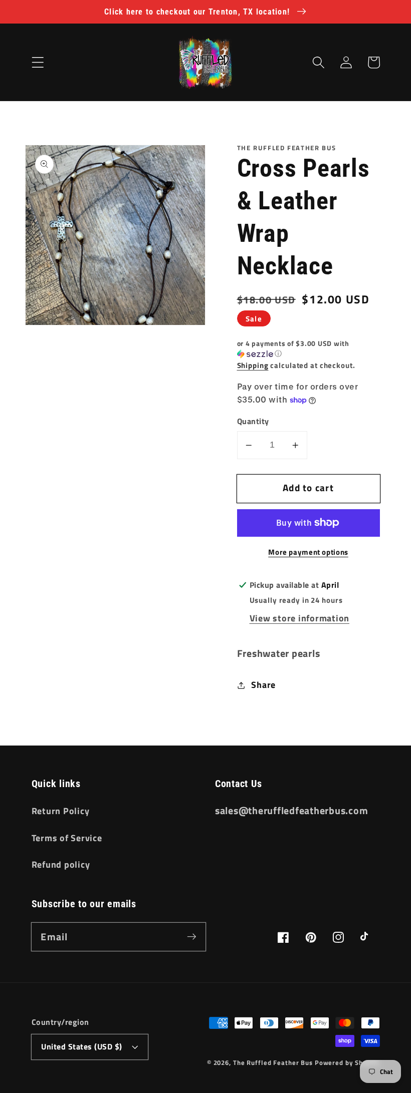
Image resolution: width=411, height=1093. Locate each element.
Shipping (253, 365)
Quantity (253, 421)
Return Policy (61, 811)
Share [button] (263, 684)
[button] (38, 62)
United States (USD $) (81, 1046)
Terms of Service (67, 838)
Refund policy (61, 864)
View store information (300, 618)
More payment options (308, 552)
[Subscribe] (192, 936)
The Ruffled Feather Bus (274, 1062)
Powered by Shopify (347, 1062)
